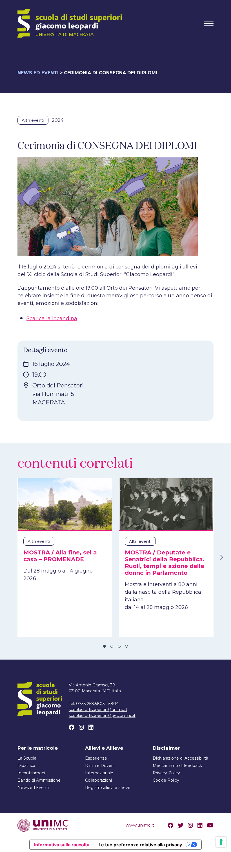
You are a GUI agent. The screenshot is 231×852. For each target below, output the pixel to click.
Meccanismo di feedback (177, 765)
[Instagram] (81, 727)
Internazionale (99, 772)
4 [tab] (126, 646)
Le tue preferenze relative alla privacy (140, 844)
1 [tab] (104, 646)
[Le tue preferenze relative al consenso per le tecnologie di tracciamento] (221, 842)
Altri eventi (33, 120)
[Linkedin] (91, 727)
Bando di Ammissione (39, 780)
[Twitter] (180, 825)
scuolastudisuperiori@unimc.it (98, 709)
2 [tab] (111, 646)
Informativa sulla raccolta (61, 844)
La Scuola (26, 758)
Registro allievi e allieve (107, 787)
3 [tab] (119, 646)
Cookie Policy (166, 780)
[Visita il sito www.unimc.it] (42, 825)
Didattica (26, 765)
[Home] (69, 23)
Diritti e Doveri (99, 765)
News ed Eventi (38, 72)
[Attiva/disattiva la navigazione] (209, 23)
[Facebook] (71, 727)
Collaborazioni (98, 780)
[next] (221, 557)
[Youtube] (210, 825)
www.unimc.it (140, 825)
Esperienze (96, 758)
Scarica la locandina (51, 318)
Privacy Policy (166, 772)
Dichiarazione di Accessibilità (180, 758)
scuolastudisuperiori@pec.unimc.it (102, 715)
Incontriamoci (31, 772)
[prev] (10, 557)
